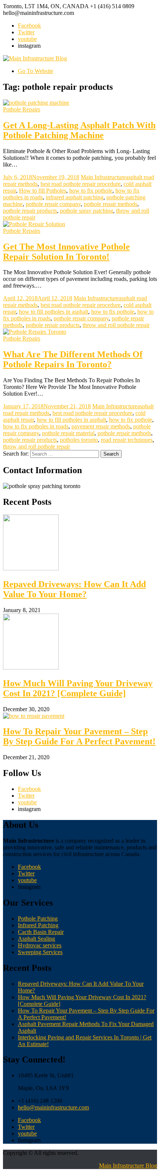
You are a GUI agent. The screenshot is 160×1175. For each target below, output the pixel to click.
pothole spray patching (86, 211)
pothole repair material (68, 433)
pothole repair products (30, 211)
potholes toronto (79, 440)
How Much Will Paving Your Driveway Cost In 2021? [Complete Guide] (78, 688)
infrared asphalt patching (74, 197)
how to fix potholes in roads (35, 426)
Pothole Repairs (21, 109)
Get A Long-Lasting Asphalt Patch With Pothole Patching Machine (79, 130)
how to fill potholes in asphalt (53, 311)
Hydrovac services (39, 945)
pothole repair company (53, 204)
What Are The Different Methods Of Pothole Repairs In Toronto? (73, 359)
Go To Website (35, 71)
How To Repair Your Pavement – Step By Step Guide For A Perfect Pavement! (79, 736)
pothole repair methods (110, 204)
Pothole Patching (38, 918)
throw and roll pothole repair (116, 325)
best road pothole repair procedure (81, 184)
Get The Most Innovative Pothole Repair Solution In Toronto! (66, 252)
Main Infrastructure (103, 177)
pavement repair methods (100, 426)
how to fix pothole (90, 190)
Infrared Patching (38, 925)
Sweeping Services (40, 952)
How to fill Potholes (42, 190)
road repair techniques (127, 440)
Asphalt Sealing (36, 938)
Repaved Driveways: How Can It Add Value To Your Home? (74, 589)
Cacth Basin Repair (41, 932)
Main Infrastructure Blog (128, 1165)
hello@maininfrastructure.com (53, 1107)
